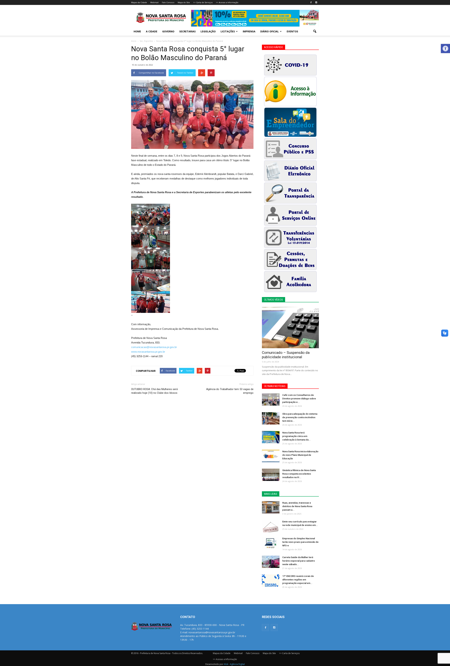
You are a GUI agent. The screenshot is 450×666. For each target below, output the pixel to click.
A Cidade (151, 31)
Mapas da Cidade (139, 2)
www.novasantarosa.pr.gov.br (148, 351)
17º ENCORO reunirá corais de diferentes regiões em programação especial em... (298, 579)
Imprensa (249, 31)
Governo (168, 31)
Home (137, 31)
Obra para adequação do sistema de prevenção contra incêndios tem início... (299, 417)
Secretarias (187, 31)
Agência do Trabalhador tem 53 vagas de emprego (229, 391)
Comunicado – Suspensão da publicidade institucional (286, 354)
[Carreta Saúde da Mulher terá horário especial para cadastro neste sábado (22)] (270, 562)
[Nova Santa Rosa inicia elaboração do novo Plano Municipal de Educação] (270, 456)
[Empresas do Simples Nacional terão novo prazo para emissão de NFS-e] (270, 543)
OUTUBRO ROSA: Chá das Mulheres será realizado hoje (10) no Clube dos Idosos (154, 391)
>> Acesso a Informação (227, 2)
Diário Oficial (269, 31)
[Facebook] (311, 2)
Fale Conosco (168, 2)
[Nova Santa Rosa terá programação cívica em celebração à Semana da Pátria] (270, 437)
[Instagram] (316, 2)
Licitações (228, 31)
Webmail (154, 2)
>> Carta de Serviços (203, 2)
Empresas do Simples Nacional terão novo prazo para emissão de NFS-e (300, 542)
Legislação (208, 31)
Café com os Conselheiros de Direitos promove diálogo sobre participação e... (299, 398)
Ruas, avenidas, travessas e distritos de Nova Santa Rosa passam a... (297, 506)
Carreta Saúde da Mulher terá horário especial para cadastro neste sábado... (298, 561)
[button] (445, 48)
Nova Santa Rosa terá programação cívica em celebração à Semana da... (296, 436)
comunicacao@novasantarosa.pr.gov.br (154, 347)
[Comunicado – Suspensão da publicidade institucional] (290, 327)
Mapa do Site (184, 2)
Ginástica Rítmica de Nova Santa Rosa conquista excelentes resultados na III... (299, 474)
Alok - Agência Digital (234, 664)
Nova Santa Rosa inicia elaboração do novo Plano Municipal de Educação (300, 455)
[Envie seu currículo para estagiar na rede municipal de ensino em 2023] (270, 526)
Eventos (292, 31)
